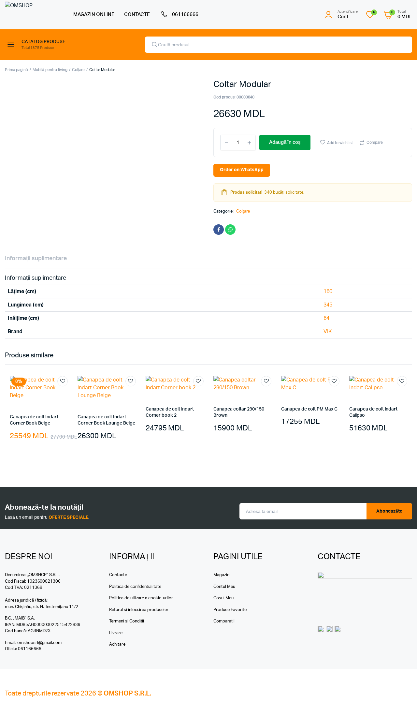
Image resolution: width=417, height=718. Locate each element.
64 (326, 318)
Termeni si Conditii (126, 621)
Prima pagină (16, 70)
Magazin (221, 575)
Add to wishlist (340, 143)
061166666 (185, 14)
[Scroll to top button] (402, 703)
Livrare (115, 633)
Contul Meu (224, 587)
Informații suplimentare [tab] (36, 259)
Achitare (117, 644)
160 (328, 291)
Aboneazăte (389, 511)
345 (328, 304)
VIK (328, 331)
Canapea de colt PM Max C (309, 409)
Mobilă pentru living (50, 70)
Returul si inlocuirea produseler (138, 610)
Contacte (118, 575)
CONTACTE (137, 14)
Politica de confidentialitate (135, 587)
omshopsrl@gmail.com (39, 643)
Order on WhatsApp (242, 170)
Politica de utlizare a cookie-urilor (141, 598)
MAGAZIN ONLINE (93, 14)
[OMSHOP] (32, 14)
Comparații (224, 621)
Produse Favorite (230, 610)
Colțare (78, 70)
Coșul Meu (223, 598)
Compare (375, 142)
